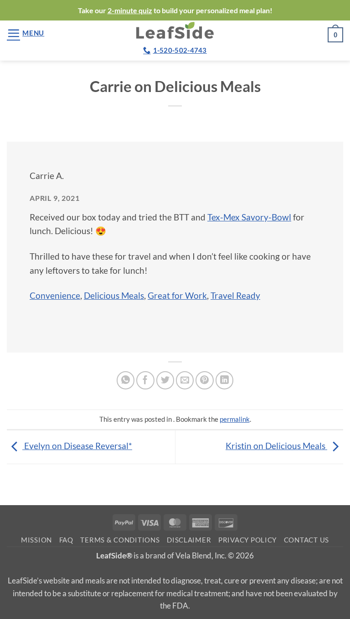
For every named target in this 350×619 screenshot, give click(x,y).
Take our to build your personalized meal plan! (175, 10)
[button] (25, 33)
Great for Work (177, 295)
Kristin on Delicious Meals (276, 445)
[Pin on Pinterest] (205, 380)
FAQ (66, 540)
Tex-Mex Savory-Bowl (249, 217)
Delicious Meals (114, 295)
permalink (235, 419)
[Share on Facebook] (145, 380)
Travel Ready (235, 295)
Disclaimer (189, 540)
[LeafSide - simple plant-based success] (175, 30)
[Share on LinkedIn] (225, 380)
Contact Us (306, 540)
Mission (36, 540)
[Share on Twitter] (165, 380)
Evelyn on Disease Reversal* (77, 445)
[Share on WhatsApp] (126, 380)
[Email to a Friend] (185, 380)
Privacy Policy (247, 540)
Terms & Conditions (120, 540)
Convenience (55, 295)
